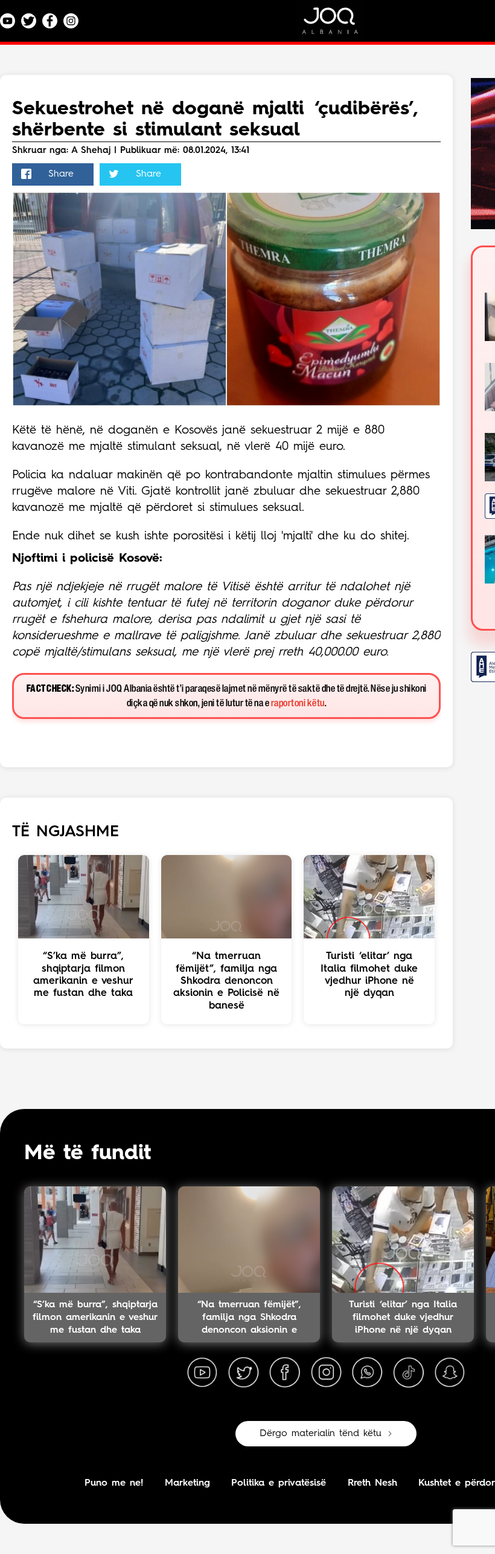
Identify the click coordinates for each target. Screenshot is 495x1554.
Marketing (187, 1483)
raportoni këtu (298, 703)
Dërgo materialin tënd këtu (321, 1434)
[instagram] (325, 1372)
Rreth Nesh (372, 1483)
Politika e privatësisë (278, 1483)
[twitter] (243, 1372)
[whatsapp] (367, 1372)
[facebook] (284, 1372)
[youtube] (202, 1372)
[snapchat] (449, 1372)
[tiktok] (408, 1372)
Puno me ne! (114, 1483)
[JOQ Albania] (338, 25)
